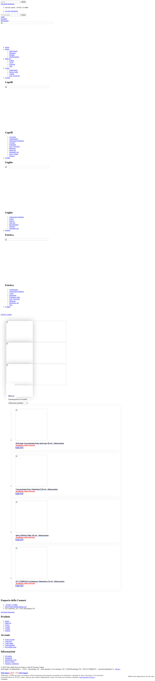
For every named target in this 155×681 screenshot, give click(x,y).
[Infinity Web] (14, 673)
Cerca (23, 15)
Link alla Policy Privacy (87, 677)
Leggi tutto (19, 447)
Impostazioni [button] (141, 676)
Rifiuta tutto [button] (132, 676)
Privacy (117, 669)
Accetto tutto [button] (150, 676)
